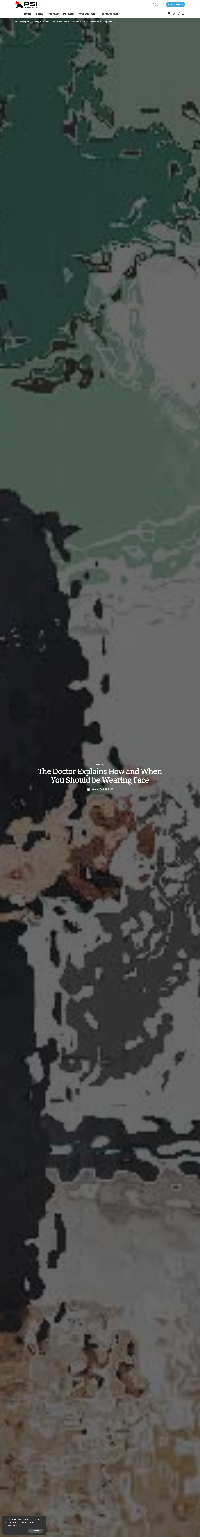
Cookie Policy (11, 1525)
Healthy (100, 765)
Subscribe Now (175, 4)
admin (94, 789)
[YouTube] (160, 4)
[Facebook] (153, 4)
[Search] (183, 13)
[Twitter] (156, 4)
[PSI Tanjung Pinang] (26, 4)
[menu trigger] (18, 13)
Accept (36, 1531)
